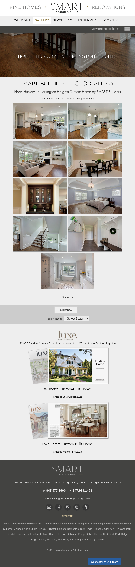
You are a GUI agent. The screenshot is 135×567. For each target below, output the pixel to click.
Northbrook (95, 534)
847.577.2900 (56, 490)
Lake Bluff (48, 534)
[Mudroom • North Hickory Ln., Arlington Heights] (95, 250)
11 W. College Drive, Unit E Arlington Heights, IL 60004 (87, 482)
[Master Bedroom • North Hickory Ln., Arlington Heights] (95, 212)
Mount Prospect (79, 534)
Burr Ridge (86, 528)
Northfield (108, 534)
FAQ (69, 20)
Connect (112, 20)
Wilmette (51, 539)
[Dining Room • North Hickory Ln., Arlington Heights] (95, 175)
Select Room (54, 318)
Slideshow (66, 309)
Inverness (23, 534)
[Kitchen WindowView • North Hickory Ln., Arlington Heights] (40, 137)
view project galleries (105, 28)
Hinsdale (11, 534)
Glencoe (98, 528)
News (57, 20)
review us (67, 515)
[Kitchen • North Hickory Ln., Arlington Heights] (95, 137)
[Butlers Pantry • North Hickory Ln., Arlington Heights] (40, 212)
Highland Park (123, 528)
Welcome (22, 20)
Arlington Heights (56, 528)
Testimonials (88, 20)
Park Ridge (121, 534)
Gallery (42, 20)
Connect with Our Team (104, 561)
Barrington (73, 528)
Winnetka (63, 539)
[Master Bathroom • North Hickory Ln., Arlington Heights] (67, 287)
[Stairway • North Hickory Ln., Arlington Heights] (40, 250)
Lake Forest (62, 534)
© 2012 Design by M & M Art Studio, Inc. (67, 550)
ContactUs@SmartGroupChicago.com (67, 498)
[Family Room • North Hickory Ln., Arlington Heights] (40, 175)
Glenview (109, 528)
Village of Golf (37, 539)
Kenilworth (36, 534)
